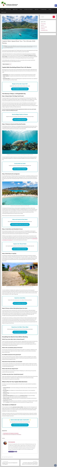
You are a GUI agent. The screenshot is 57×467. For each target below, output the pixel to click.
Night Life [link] (36, 9)
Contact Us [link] (43, 28)
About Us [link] (42, 25)
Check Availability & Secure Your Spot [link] (20, 88)
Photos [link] (50, 9)
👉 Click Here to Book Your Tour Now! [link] (20, 424)
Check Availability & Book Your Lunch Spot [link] (20, 224)
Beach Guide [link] (15, 9)
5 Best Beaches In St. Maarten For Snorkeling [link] (11, 433)
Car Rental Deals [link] (43, 9)
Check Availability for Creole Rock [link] (19, 248)
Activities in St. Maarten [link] (28, 9)
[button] (55, 465)
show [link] (10, 64)
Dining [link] (21, 9)
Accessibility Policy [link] (44, 30)
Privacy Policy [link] (43, 23)
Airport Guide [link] (3, 12)
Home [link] (2, 9)
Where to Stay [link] (8, 9)
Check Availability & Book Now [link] (20, 119)
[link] (56, 5)
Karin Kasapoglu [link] (11, 441)
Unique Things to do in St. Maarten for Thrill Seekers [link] (12, 434)
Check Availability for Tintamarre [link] (20, 168)
